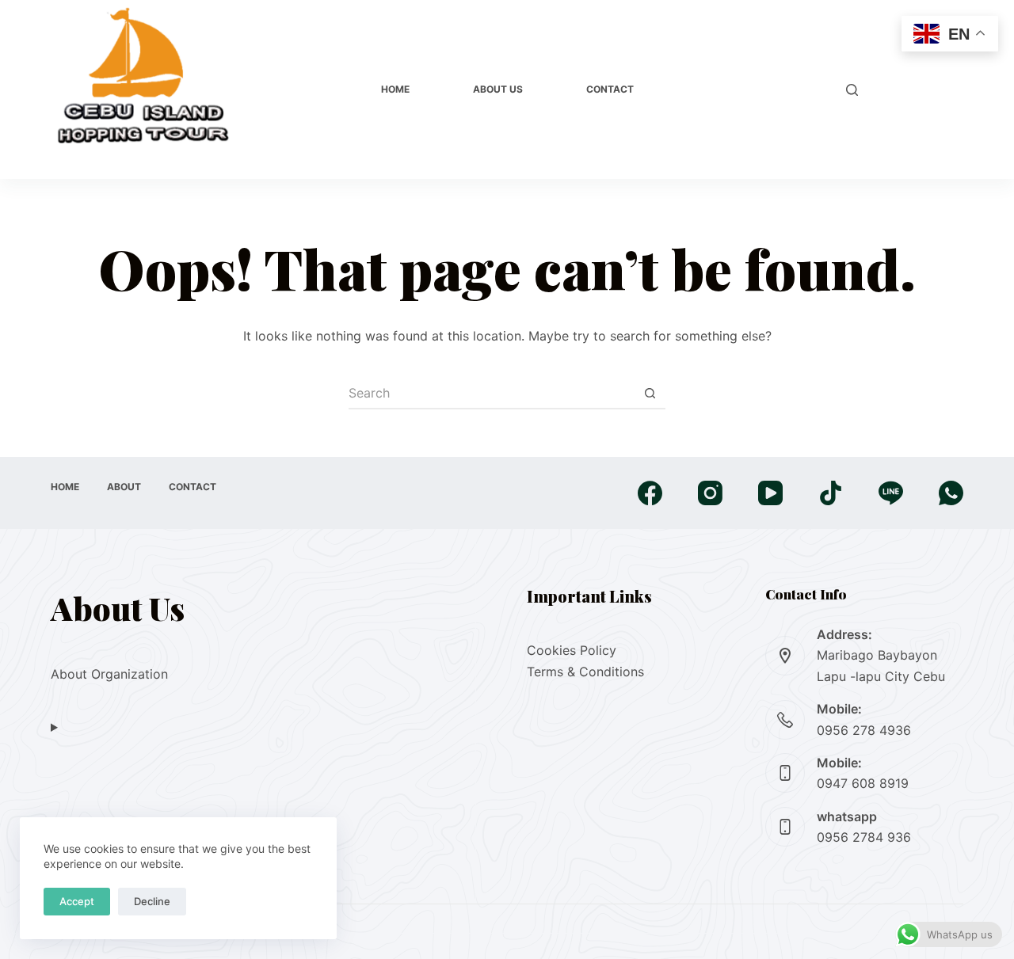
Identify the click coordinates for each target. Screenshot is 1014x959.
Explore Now (918, 89)
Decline (152, 901)
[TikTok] (830, 493)
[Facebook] (650, 493)
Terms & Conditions (585, 671)
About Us (498, 89)
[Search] (852, 90)
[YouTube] (770, 493)
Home (395, 89)
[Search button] (649, 393)
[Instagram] (710, 493)
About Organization (109, 674)
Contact (610, 89)
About (124, 487)
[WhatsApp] (951, 493)
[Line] (891, 493)
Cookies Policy (571, 650)
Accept (76, 901)
